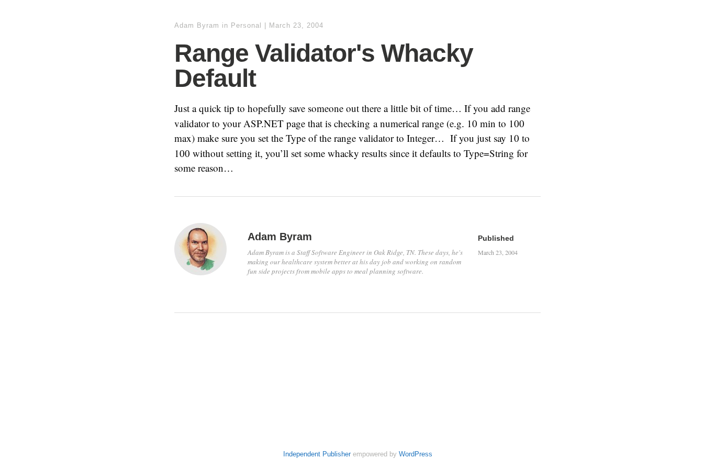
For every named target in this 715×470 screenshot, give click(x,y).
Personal (246, 25)
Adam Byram (196, 25)
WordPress (415, 454)
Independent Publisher (317, 454)
